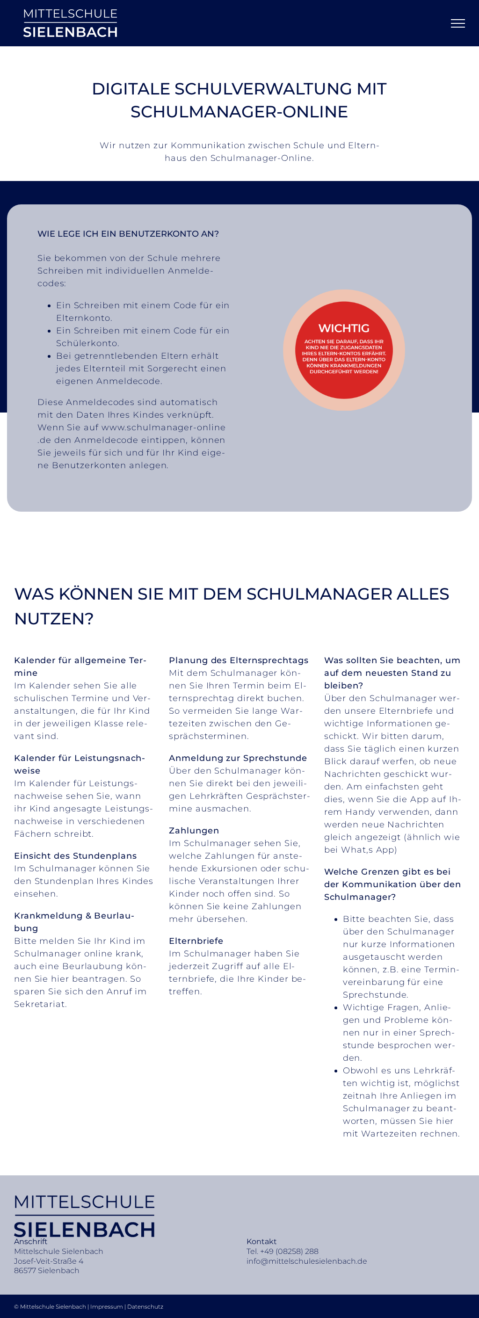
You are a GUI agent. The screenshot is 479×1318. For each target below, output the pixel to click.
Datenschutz (145, 1306)
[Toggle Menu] (458, 23)
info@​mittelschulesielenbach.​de (307, 1261)
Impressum (107, 1306)
